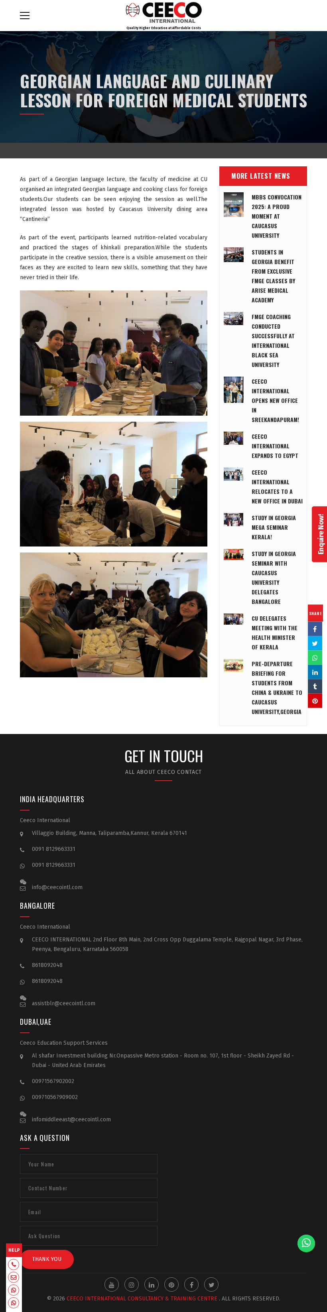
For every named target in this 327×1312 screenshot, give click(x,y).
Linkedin (151, 1284)
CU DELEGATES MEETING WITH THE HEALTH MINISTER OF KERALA (274, 632)
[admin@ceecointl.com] (13, 1278)
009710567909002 (55, 1097)
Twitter (211, 1284)
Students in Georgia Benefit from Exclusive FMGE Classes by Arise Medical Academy (273, 276)
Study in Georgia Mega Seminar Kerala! (274, 527)
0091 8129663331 (53, 849)
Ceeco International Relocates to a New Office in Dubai (277, 486)
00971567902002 (53, 1081)
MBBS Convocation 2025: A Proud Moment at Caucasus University (276, 216)
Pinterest (171, 1284)
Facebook (191, 1284)
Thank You (46, 1259)
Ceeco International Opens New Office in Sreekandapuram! (275, 400)
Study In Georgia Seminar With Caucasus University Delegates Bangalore (274, 577)
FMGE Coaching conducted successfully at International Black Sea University (273, 340)
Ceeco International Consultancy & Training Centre (142, 1298)
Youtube (111, 1284)
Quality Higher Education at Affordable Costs (163, 28)
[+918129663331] (13, 1265)
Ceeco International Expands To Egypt (275, 446)
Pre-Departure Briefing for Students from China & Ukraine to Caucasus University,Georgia (277, 687)
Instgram (131, 1284)
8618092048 (47, 965)
